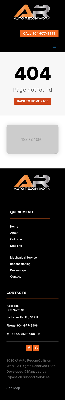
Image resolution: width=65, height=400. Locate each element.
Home (14, 226)
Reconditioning (20, 264)
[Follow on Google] (36, 348)
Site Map (13, 388)
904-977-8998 (27, 325)
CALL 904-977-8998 (39, 33)
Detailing (16, 246)
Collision (16, 239)
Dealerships (18, 270)
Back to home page (32, 101)
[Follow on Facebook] (29, 348)
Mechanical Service (23, 257)
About (14, 233)
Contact (15, 276)
